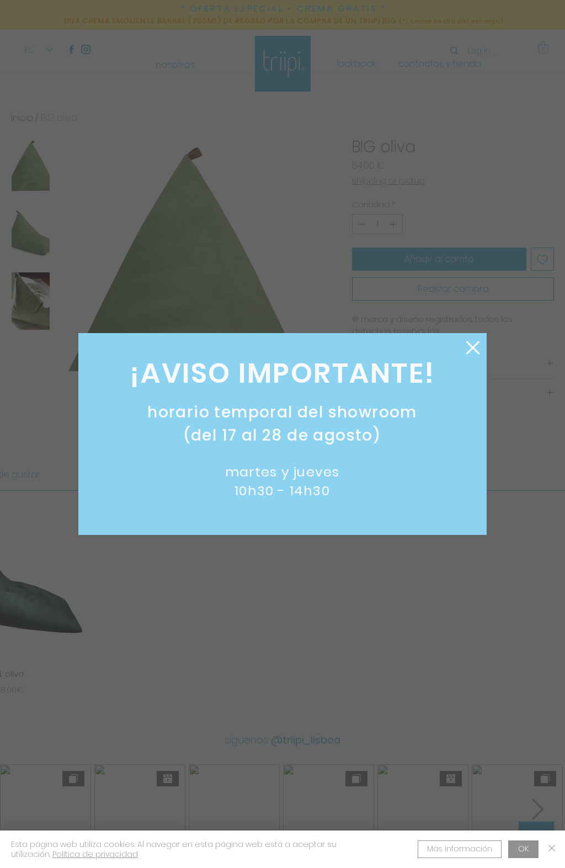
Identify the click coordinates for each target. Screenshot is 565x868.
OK (523, 848)
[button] (472, 347)
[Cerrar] (551, 849)
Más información (459, 848)
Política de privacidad (95, 854)
